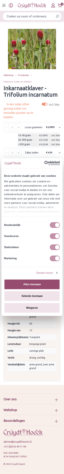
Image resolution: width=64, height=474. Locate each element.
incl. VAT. (51, 104)
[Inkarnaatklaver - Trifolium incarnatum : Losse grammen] (32, 49)
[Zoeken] (57, 16)
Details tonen (44, 272)
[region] (32, 49)
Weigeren (32, 307)
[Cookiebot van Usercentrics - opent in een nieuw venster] (45, 163)
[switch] (55, 236)
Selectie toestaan (32, 295)
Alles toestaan (32, 284)
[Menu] (4, 5)
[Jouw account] (53, 5)
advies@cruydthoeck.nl (18, 441)
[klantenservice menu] (11, 5)
